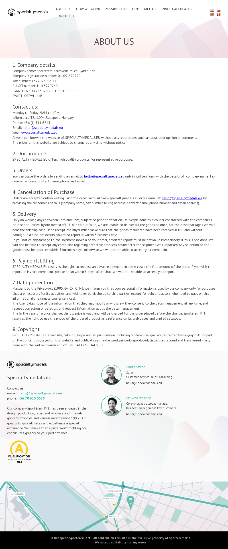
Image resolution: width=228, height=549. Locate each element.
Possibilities (116, 9)
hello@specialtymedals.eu (43, 127)
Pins (136, 9)
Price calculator (177, 9)
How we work (88, 9)
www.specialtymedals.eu (38, 132)
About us (63, 9)
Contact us (65, 16)
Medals (150, 9)
